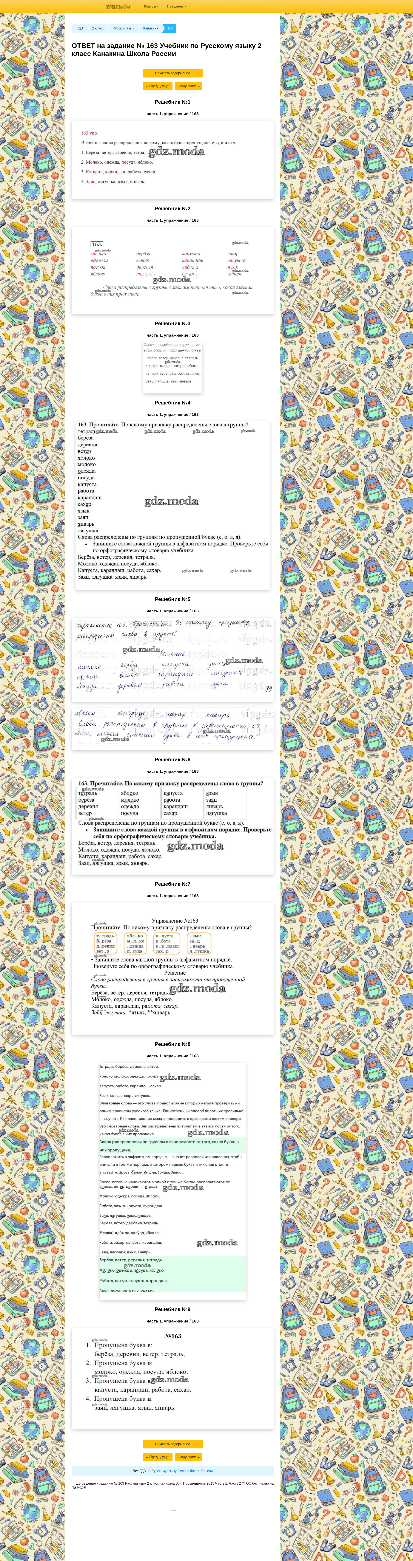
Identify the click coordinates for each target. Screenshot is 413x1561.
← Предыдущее (158, 86)
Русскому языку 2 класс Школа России (182, 1471)
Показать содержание (172, 73)
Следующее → (188, 86)
